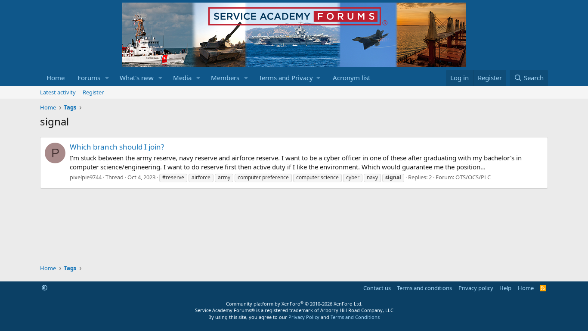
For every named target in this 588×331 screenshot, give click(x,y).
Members (225, 77)
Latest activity (58, 92)
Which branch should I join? (117, 147)
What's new (137, 77)
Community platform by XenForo (294, 303)
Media (182, 77)
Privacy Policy (303, 317)
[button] (107, 78)
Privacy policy (475, 288)
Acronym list (351, 77)
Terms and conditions (424, 288)
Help (505, 288)
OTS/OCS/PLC (473, 177)
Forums (88, 77)
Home (55, 77)
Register (93, 92)
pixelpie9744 (86, 177)
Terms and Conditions (355, 317)
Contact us (377, 288)
